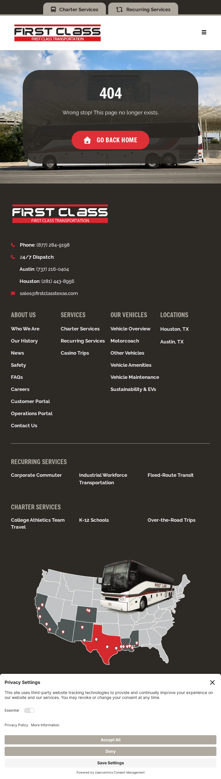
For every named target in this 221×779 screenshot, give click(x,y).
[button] (204, 32)
